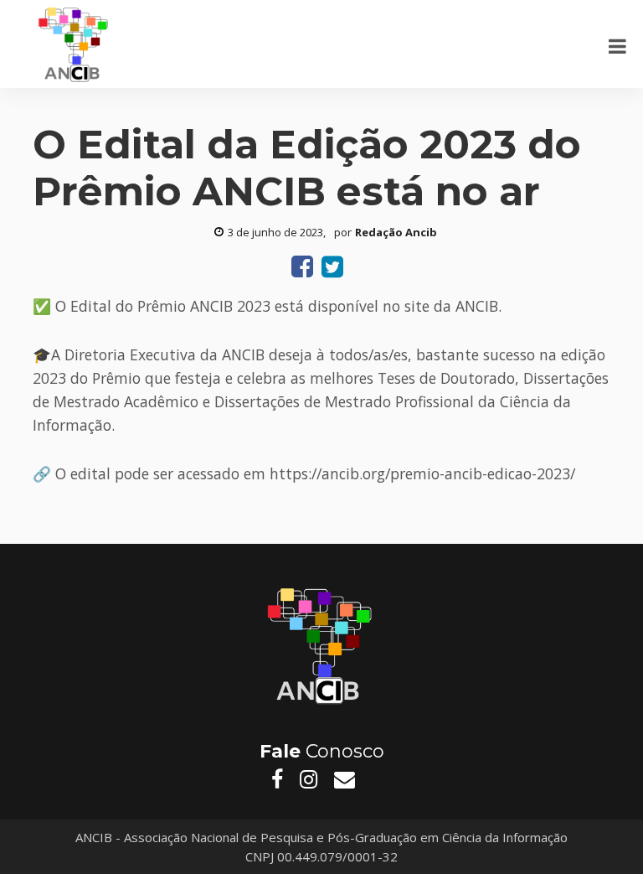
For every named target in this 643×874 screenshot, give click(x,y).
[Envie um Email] (344, 779)
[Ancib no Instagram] (308, 779)
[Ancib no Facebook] (277, 779)
